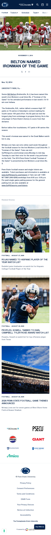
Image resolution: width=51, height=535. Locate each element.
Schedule (25, 13)
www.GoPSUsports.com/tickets (14, 175)
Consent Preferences (25, 488)
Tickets (13, 13)
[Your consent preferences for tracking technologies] (4, 531)
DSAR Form (25, 499)
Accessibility (25, 515)
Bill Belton (11, 94)
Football (6, 255)
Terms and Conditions (25, 494)
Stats (44, 13)
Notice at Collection (25, 510)
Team (35, 13)
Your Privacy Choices (25, 505)
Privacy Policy (25, 483)
